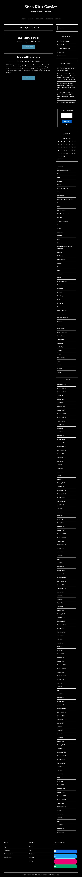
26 (69, 153)
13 (72, 147)
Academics (60, 166)
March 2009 (60, 566)
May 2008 (59, 603)
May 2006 (59, 690)
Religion (59, 321)
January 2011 (60, 486)
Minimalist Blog (46, 874)
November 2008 (61, 581)
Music (59, 270)
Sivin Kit (37, 42)
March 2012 (60, 435)
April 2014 (60, 395)
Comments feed (8, 854)
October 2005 (61, 716)
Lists (58, 239)
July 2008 (59, 595)
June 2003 (60, 817)
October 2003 (61, 803)
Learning (59, 235)
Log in (5, 847)
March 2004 (60, 785)
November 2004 (61, 756)
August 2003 (60, 810)
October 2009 (61, 541)
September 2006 (61, 676)
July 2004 (59, 770)
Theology (59, 350)
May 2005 (59, 734)
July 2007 (59, 639)
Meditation (60, 256)
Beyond (59, 174)
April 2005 (60, 737)
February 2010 (61, 526)
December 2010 (61, 490)
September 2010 (61, 501)
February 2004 (61, 788)
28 (75, 153)
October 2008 (61, 585)
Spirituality (60, 343)
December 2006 (61, 665)
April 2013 (60, 403)
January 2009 (60, 574)
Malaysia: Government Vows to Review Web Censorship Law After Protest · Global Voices (66, 75)
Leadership (60, 232)
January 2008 (60, 617)
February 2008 (61, 614)
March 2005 (60, 741)
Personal (59, 285)
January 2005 (60, 748)
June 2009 (60, 555)
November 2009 (61, 537)
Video (58, 361)
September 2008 (61, 588)
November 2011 (61, 450)
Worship (59, 368)
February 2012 (61, 439)
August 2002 (60, 832)
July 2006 (59, 683)
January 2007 (60, 661)
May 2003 (59, 821)
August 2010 (60, 504)
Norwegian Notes (62, 281)
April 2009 (60, 563)
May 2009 (59, 559)
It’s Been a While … (62, 56)
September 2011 (61, 457)
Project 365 (60, 303)
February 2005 (61, 745)
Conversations (61, 195)
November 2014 (61, 392)
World (58, 365)
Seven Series (60, 336)
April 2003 (60, 825)
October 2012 (61, 421)
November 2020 (61, 388)
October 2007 (61, 628)
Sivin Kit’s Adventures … (63, 41)
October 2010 (61, 497)
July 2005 (59, 726)
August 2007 (60, 635)
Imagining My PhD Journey (68, 102)
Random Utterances (62, 317)
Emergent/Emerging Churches (65, 199)
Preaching (60, 296)
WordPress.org (8, 857)
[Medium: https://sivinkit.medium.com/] (65, 866)
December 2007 (61, 621)
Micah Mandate (61, 259)
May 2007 (59, 646)
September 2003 (61, 806)
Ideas (58, 225)
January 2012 (60, 443)
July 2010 (59, 508)
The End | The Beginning (63, 48)
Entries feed (7, 850)
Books (59, 184)
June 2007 (60, 643)
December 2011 (61, 446)
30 (61, 156)
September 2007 (61, 632)
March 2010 (60, 523)
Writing (58, 19)
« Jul (58, 159)
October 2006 (61, 672)
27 (72, 153)
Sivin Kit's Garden (41, 6)
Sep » (62, 159)
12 (69, 147)
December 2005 (61, 708)
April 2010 (60, 519)
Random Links (61, 307)
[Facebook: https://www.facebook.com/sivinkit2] (65, 851)
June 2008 (60, 599)
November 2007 (61, 625)
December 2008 (61, 577)
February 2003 (61, 828)
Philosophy (60, 288)
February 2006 (61, 701)
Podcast (59, 292)
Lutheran (59, 243)
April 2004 (60, 781)
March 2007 (60, 654)
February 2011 (61, 483)
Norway (59, 277)
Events (59, 203)
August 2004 (60, 766)
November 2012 (61, 417)
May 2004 (59, 777)
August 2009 (60, 548)
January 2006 (60, 705)
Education (49, 19)
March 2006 (60, 697)
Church (30, 19)
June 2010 (60, 512)
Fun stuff (59, 217)
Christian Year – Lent (62, 188)
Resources (60, 325)
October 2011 (61, 454)
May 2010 (59, 515)
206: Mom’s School (28, 37)
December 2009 (61, 534)
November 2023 (61, 384)
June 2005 (60, 730)
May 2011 (59, 472)
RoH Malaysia (61, 328)
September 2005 (61, 719)
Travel (59, 354)
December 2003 (61, 796)
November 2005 (61, 712)
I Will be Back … (61, 52)
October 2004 (61, 759)
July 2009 (59, 552)
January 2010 (60, 530)
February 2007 (61, 657)
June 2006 (60, 686)
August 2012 (60, 424)
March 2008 (60, 610)
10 (64, 147)
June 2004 (60, 774)
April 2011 (60, 475)
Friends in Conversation (63, 214)
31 (64, 156)
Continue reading (28, 46)
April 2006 (60, 694)
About (23, 19)
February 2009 (61, 570)
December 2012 (61, 414)
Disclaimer (39, 19)
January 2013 (60, 410)
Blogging (59, 181)
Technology (60, 347)
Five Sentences (61, 210)
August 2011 (60, 461)
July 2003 (59, 814)
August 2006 (60, 679)
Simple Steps (60, 339)
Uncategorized (61, 357)
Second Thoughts (62, 332)
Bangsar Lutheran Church (64, 170)
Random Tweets (61, 314)
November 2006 (61, 668)
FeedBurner (70, 124)
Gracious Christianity (62, 221)
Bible (58, 177)
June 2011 (60, 468)
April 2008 (60, 606)
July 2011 (59, 464)
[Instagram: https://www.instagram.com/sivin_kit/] (65, 861)
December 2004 (61, 752)
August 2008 (60, 592)
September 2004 (61, 763)
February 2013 (61, 406)
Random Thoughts (62, 310)
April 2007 (60, 650)
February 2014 (61, 399)
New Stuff (60, 274)
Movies (59, 267)
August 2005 (60, 723)
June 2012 (60, 428)
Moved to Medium (62, 45)
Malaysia (59, 252)
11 (67, 147)
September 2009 (61, 544)
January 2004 (60, 792)
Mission (59, 263)
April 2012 (60, 432)
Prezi (58, 299)
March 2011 (60, 479)
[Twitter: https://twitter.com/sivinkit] (65, 856)
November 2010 (61, 494)
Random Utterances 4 (28, 57)
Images (59, 228)
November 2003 (61, 799)
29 (58, 156)
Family (59, 206)
